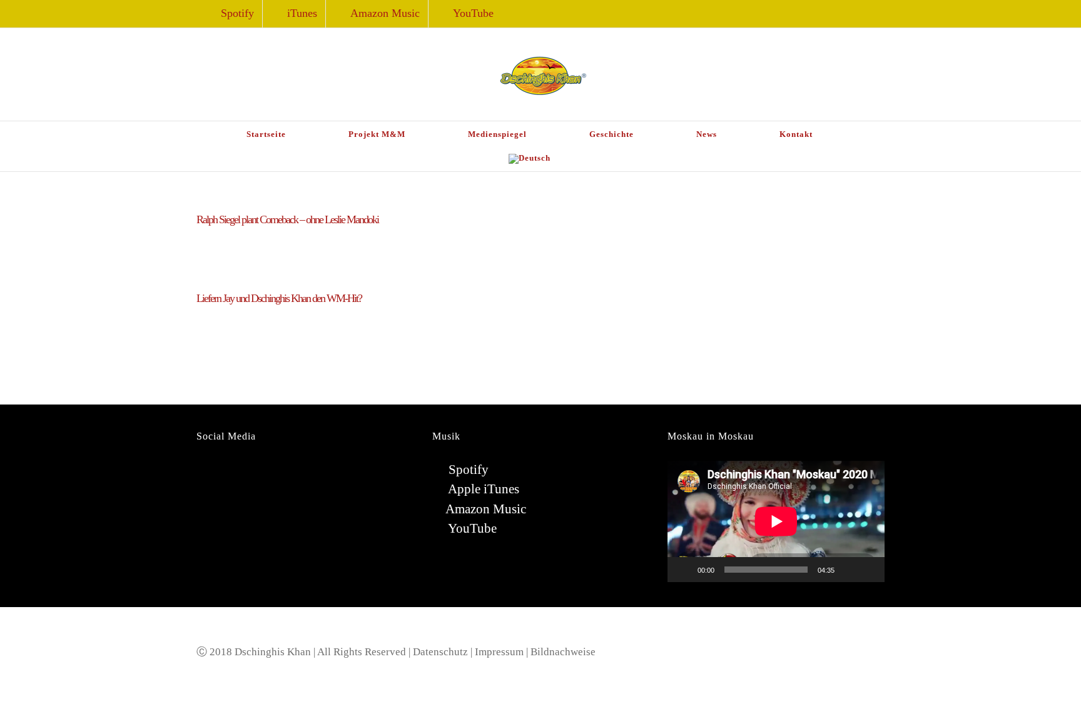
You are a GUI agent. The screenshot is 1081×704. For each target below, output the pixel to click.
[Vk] (252, 471)
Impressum (499, 652)
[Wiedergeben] (684, 569)
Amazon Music (485, 508)
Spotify (467, 469)
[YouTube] (235, 471)
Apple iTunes (482, 488)
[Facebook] (200, 471)
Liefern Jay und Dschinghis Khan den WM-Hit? (279, 298)
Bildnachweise (563, 652)
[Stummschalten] (848, 569)
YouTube (471, 528)
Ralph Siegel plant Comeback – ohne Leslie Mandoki (287, 219)
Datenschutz (440, 652)
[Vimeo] (270, 471)
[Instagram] (217, 471)
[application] (776, 521)
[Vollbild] (868, 569)
